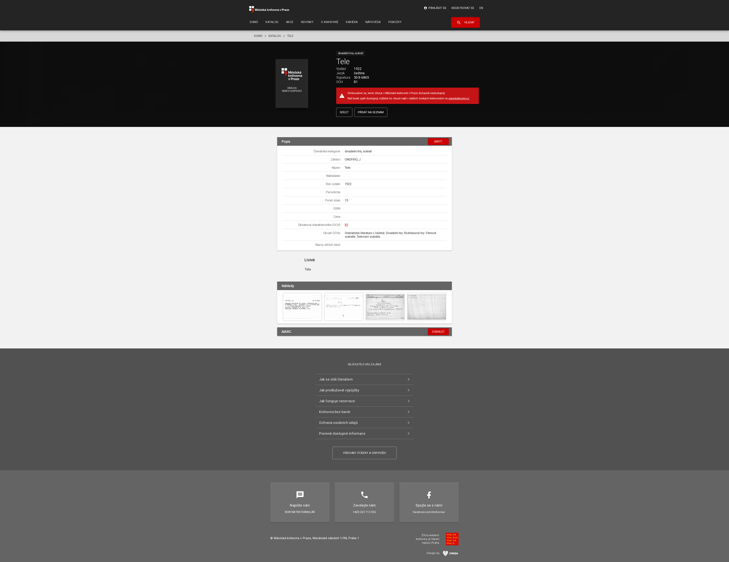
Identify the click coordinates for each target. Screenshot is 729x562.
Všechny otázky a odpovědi (364, 453)
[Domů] (269, 9)
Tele (290, 36)
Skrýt (438, 141)
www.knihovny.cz (458, 98)
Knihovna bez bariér (335, 412)
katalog (274, 36)
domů (258, 36)
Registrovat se (463, 7)
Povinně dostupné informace (342, 433)
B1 (346, 225)
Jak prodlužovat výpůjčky (339, 390)
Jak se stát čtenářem (336, 379)
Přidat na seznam (371, 112)
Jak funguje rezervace (337, 401)
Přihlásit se (435, 8)
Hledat (466, 22)
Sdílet (344, 112)
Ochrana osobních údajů (338, 423)
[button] (292, 84)
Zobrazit (438, 331)
